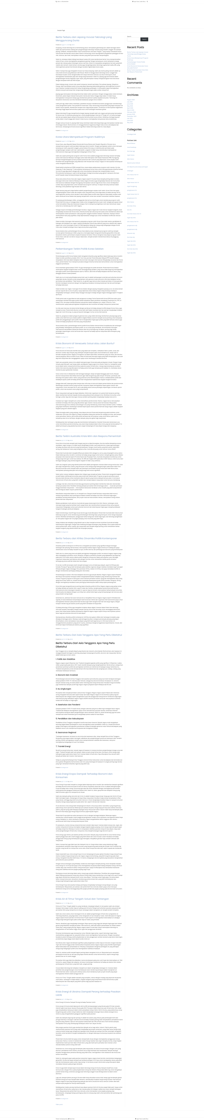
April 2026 (130, 108)
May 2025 (130, 122)
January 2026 (131, 114)
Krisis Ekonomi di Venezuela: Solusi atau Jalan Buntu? (85, 343)
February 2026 (131, 112)
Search (129, 36)
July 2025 (129, 118)
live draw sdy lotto (132, 249)
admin (73, 44)
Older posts (59, 1104)
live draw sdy (131, 237)
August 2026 (131, 100)
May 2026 (130, 106)
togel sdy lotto (131, 253)
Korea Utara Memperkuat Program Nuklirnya (80, 136)
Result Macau (131, 143)
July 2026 (129, 102)
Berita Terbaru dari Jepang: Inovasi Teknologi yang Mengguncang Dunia (137, 54)
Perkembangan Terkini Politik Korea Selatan (80, 248)
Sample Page (61, 30)
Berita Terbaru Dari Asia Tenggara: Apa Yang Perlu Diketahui (89, 635)
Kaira (66, 1119)
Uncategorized (64, 130)
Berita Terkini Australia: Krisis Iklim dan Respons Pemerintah (88, 436)
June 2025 (130, 120)
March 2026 (130, 110)
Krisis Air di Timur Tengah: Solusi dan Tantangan (82, 898)
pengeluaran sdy (132, 225)
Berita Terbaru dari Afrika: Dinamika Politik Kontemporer (86, 538)
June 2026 (130, 104)
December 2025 (131, 116)
